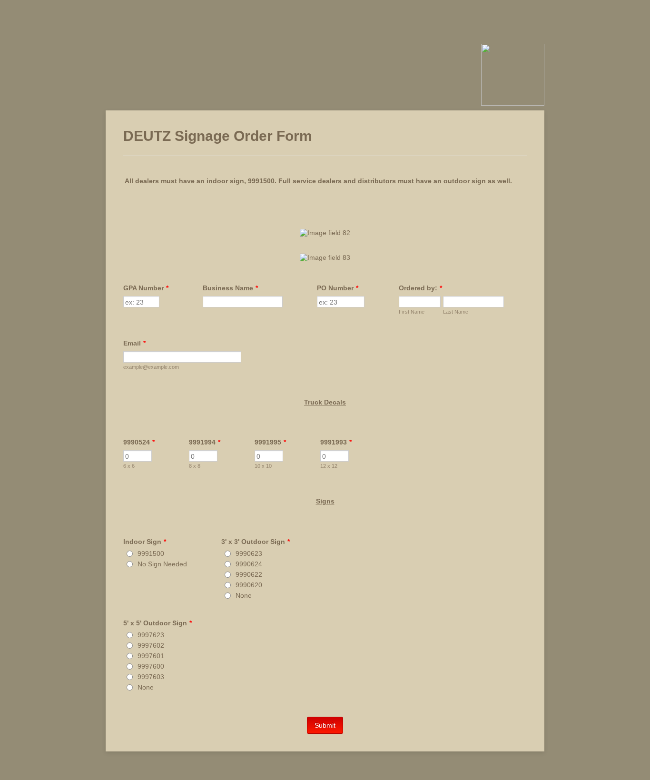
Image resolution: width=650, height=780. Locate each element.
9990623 (249, 553)
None (244, 595)
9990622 (249, 574)
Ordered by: (420, 288)
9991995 (270, 442)
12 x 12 (328, 466)
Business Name (230, 288)
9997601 (151, 656)
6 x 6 (129, 466)
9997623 (151, 635)
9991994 (204, 442)
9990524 (139, 442)
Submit (325, 725)
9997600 (151, 666)
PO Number (337, 288)
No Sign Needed (162, 564)
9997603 (151, 677)
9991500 (151, 553)
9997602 (151, 645)
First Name (411, 312)
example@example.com (151, 367)
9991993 (336, 442)
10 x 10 (263, 466)
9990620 (249, 585)
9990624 (249, 564)
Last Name (455, 312)
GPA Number (145, 288)
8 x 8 (194, 466)
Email (134, 343)
